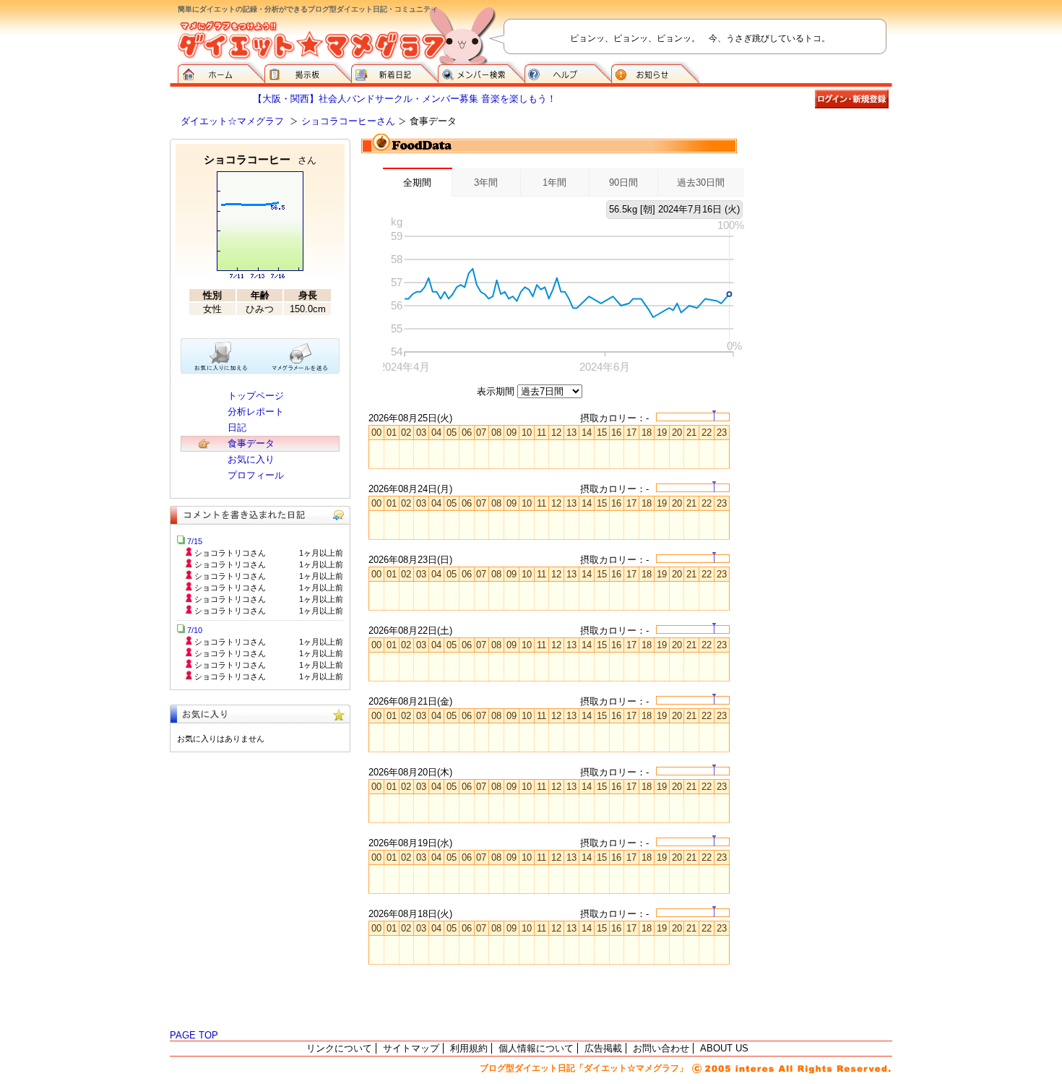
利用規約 (469, 1048)
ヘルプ (567, 72)
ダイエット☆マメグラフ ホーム (221, 72)
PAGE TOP (194, 1035)
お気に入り (251, 459)
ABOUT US (724, 1048)
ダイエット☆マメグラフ (232, 121)
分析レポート (256, 411)
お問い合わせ (661, 1048)
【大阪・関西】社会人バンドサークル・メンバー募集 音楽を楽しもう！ (404, 98)
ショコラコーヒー (260, 159)
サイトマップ (411, 1048)
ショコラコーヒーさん (348, 121)
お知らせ (655, 72)
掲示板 (307, 72)
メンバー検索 (481, 72)
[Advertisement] (820, 211)
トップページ (256, 395)
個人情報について (536, 1048)
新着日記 (394, 72)
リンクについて (339, 1048)
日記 (237, 427)
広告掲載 (603, 1048)
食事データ (251, 443)
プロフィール (256, 475)
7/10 (194, 630)
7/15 (194, 541)
